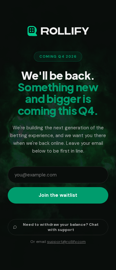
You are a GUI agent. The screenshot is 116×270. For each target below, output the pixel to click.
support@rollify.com (66, 241)
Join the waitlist (58, 195)
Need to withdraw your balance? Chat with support (61, 227)
